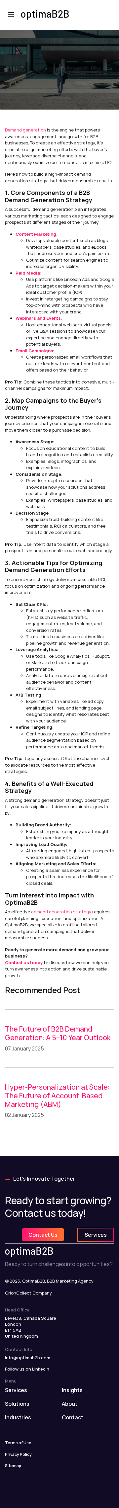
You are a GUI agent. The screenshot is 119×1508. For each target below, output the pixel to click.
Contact (72, 1417)
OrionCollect (18, 1293)
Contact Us (43, 1234)
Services (96, 1234)
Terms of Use (18, 1443)
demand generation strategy (61, 912)
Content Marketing (36, 234)
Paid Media (28, 273)
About (69, 1403)
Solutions (17, 1403)
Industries (18, 1417)
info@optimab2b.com (27, 1358)
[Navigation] (11, 15)
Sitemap (13, 1465)
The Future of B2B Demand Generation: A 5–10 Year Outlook (58, 1033)
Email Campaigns (34, 351)
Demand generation (25, 130)
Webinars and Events (38, 318)
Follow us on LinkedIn (27, 1369)
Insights (72, 1390)
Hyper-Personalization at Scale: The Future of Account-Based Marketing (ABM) (57, 1095)
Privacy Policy (18, 1454)
